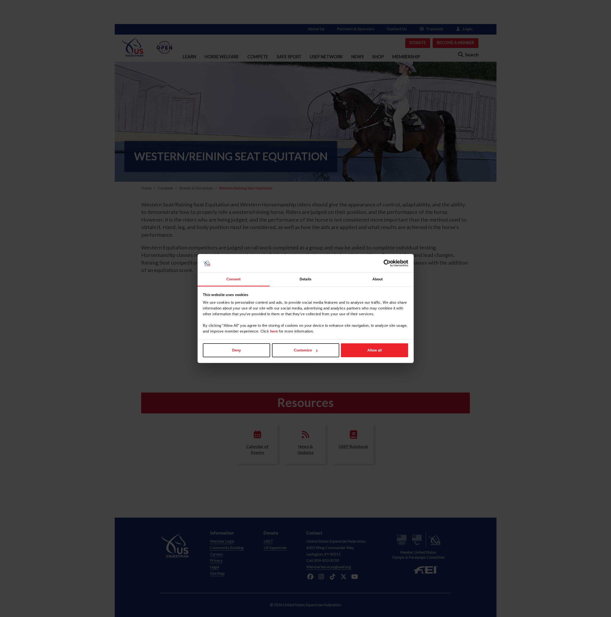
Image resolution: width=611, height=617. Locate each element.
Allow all (374, 350)
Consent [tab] (233, 279)
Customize (303, 350)
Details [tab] (305, 279)
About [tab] (377, 279)
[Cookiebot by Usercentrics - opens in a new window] (387, 263)
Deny (236, 350)
